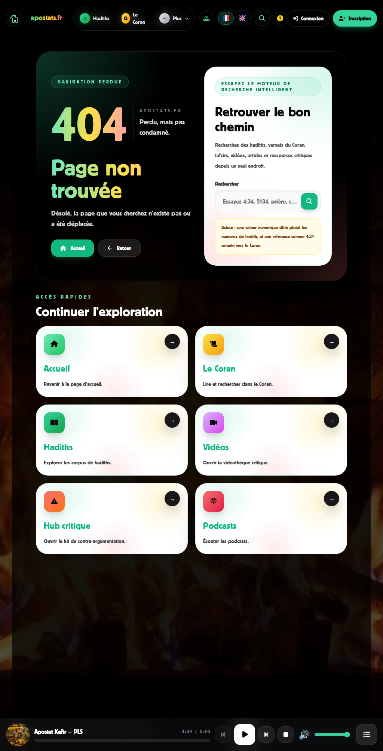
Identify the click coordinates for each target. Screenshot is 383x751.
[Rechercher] (262, 18)
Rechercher (227, 183)
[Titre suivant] (266, 734)
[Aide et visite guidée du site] (280, 18)
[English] (242, 18)
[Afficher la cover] (18, 735)
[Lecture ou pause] (244, 734)
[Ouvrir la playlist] (366, 734)
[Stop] (286, 734)
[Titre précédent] (223, 734)
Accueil (78, 248)
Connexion (312, 18)
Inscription (360, 18)
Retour (124, 248)
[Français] (225, 18)
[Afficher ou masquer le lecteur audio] (206, 18)
